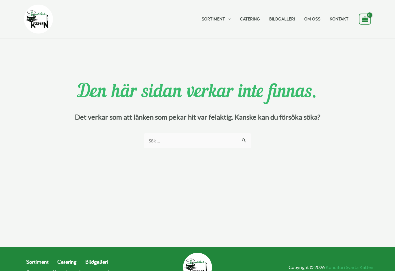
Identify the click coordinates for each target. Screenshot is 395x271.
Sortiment (37, 262)
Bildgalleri (96, 262)
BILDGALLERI (282, 19)
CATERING (250, 19)
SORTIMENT (213, 19)
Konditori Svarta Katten (349, 267)
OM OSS (312, 19)
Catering (67, 262)
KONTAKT (339, 19)
